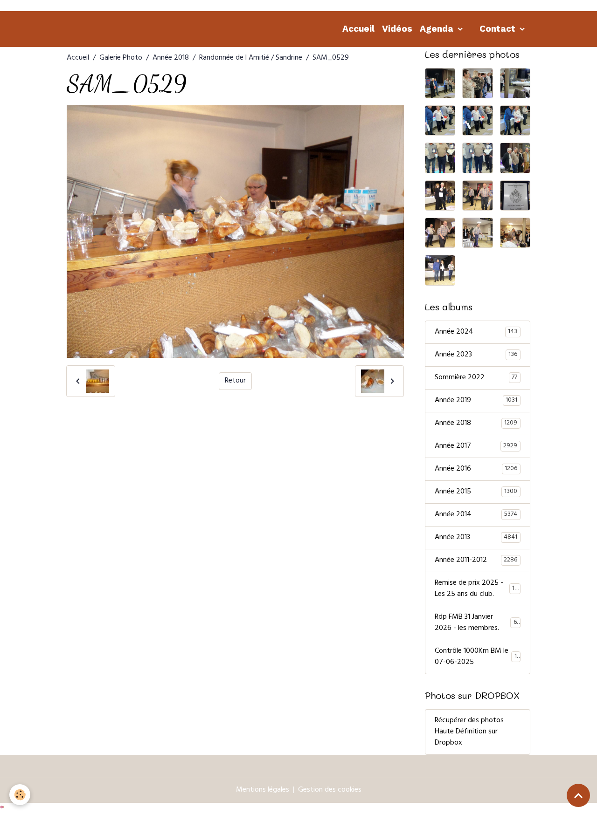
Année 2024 (476, 332)
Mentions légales (262, 790)
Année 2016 (476, 469)
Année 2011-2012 (476, 561)
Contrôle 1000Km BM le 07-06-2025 (477, 657)
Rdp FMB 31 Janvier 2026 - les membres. (477, 623)
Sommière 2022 (476, 378)
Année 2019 (476, 401)
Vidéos (397, 28)
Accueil (358, 28)
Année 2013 (476, 538)
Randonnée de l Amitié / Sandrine (250, 58)
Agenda (438, 28)
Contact (498, 28)
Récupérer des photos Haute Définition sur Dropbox (469, 732)
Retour (235, 381)
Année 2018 (171, 58)
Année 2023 (476, 355)
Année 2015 (476, 492)
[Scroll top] (578, 795)
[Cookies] (19, 794)
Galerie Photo (120, 58)
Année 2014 (476, 515)
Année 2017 (476, 446)
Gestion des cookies (329, 790)
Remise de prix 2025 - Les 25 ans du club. (478, 589)
